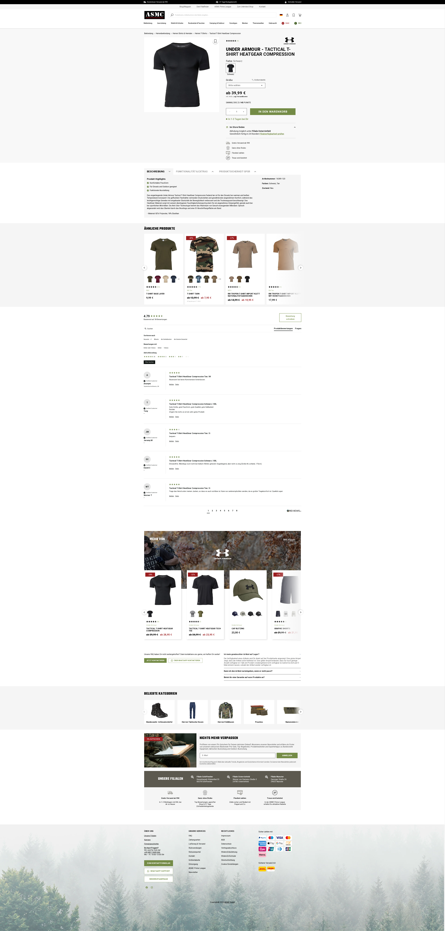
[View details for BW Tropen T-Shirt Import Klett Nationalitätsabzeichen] (245, 254)
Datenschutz (226, 844)
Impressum (225, 836)
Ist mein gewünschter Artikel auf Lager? (241, 654)
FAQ (190, 836)
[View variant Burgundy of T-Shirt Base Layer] (158, 279)
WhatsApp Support (160, 871)
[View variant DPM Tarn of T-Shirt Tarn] (206, 279)
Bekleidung (148, 33)
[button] (258, 80)
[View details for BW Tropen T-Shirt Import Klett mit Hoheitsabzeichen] (286, 254)
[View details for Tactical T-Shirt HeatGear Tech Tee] (205, 590)
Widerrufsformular (228, 856)
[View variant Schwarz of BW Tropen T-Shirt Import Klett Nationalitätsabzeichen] (247, 279)
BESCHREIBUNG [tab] (155, 171)
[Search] (172, 15)
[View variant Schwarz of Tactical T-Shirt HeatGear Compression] (150, 614)
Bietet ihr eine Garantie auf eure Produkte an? (244, 677)
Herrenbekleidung (163, 33)
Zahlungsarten (194, 840)
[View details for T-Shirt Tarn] (204, 254)
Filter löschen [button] (149, 362)
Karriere (147, 840)
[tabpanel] (222, 196)
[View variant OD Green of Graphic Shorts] (293, 614)
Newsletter (193, 872)
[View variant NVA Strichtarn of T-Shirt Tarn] (214, 279)
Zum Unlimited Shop (245, 7)
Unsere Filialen (150, 836)
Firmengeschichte (151, 844)
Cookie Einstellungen (229, 864)
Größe (245, 80)
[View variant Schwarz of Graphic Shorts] (278, 614)
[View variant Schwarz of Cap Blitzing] (251, 614)
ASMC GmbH (229, 902)
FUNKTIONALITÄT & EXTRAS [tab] (192, 171)
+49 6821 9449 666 (152, 852)
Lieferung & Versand (197, 844)
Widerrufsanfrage (158, 879)
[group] (156, 316)
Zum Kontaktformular (158, 863)
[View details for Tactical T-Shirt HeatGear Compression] (162, 590)
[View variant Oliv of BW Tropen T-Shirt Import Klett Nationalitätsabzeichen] (239, 279)
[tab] (283, 329)
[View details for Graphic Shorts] (290, 590)
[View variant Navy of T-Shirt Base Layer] (173, 279)
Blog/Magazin (185, 7)
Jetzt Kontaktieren (155, 660)
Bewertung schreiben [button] (290, 317)
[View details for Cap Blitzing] (248, 590)
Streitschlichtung (228, 860)
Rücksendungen (195, 848)
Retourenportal (195, 852)
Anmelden (287, 755)
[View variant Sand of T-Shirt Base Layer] (165, 279)
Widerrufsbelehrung (229, 852)
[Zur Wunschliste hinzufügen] (215, 41)
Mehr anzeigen (289, 539)
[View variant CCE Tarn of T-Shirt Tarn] (190, 279)
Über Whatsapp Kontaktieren (187, 660)
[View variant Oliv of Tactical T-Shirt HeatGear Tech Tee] (200, 614)
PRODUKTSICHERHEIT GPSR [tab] (234, 171)
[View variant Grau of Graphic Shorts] (286, 614)
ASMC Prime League (223, 7)
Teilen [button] (177, 384)
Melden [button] (171, 384)
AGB (223, 840)
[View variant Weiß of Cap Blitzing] (259, 614)
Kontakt (262, 7)
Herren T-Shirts (201, 33)
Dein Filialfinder (203, 7)
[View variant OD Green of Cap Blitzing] (243, 614)
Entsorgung (193, 864)
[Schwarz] (230, 68)
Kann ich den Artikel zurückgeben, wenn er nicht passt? (248, 671)
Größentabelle (194, 860)
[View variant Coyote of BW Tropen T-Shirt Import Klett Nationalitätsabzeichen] (231, 279)
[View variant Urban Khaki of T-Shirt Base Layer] (150, 279)
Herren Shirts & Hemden (182, 33)
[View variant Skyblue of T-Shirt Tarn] (198, 279)
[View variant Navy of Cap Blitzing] (235, 614)
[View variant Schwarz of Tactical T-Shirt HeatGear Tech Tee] (192, 614)
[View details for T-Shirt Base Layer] (163, 254)
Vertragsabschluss (229, 848)
